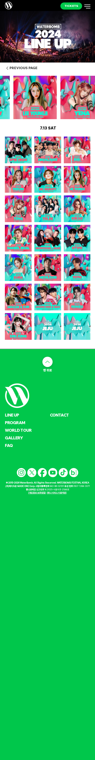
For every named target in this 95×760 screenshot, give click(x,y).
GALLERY (14, 437)
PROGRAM (15, 422)
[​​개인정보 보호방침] (37, 492)
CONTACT (59, 415)
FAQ (9, 445)
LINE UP (12, 415)
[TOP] (47, 362)
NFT (53, 437)
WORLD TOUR (18, 430)
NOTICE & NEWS (65, 422)
